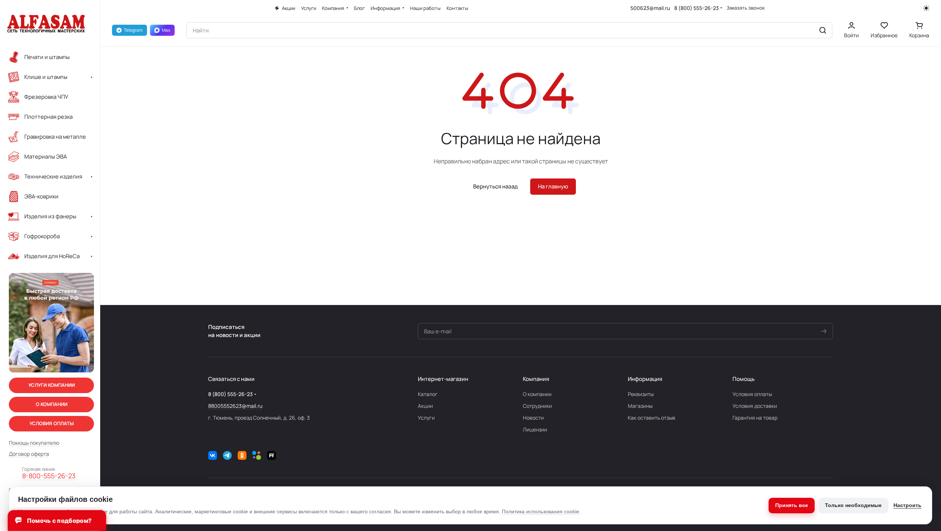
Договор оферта (29, 454)
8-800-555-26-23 (49, 476)
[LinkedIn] (256, 455)
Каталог (428, 394)
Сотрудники (537, 405)
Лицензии (535, 429)
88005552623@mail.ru (235, 405)
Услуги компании (51, 385)
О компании (537, 394)
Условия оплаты (752, 394)
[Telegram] (227, 455)
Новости (533, 417)
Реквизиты (641, 394)
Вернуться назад (495, 186)
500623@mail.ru (650, 7)
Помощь (743, 379)
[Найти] (822, 30)
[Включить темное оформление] (926, 8)
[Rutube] (271, 455)
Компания (536, 379)
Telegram (133, 30)
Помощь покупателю (34, 443)
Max (166, 30)
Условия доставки (754, 405)
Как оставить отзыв (651, 417)
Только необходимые (853, 505)
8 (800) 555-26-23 (696, 7)
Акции (425, 405)
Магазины (640, 405)
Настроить (907, 505)
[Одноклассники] (242, 455)
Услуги (426, 417)
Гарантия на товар (754, 417)
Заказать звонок (746, 8)
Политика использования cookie (540, 511)
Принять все (791, 505)
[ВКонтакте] (212, 455)
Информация (645, 379)
